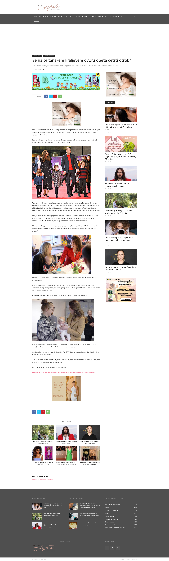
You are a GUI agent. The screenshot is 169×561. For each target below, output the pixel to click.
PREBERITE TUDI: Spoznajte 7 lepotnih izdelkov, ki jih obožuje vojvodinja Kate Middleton (63, 372)
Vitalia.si (134, 559)
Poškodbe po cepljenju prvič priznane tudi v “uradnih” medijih (89, 515)
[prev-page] (64, 468)
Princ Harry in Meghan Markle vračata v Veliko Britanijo (118, 211)
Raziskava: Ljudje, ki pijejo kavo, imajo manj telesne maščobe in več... (119, 240)
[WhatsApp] (60, 96)
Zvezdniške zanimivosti (49, 55)
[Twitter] (51, 96)
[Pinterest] (55, 96)
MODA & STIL (67, 17)
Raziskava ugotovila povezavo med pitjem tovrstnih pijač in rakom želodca (121, 127)
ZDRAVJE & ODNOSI (96, 17)
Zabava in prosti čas (37, 55)
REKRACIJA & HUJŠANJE (81, 17)
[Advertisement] (84, 40)
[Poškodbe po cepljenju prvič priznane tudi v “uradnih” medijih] (73, 516)
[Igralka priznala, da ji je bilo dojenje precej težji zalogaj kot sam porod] (66, 453)
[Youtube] (118, 548)
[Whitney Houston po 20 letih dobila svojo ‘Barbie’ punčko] (43, 453)
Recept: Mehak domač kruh (88, 523)
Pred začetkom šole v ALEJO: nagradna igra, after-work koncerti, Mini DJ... (120, 156)
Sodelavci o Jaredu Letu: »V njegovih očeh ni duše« (117, 184)
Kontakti (122, 559)
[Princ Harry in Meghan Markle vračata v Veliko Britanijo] (43, 432)
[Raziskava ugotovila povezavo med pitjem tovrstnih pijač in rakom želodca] (121, 114)
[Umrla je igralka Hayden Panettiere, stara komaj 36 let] (89, 432)
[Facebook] (46, 96)
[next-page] (67, 468)
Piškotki (128, 559)
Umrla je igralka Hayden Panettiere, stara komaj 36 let (121, 268)
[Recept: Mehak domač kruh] (73, 525)
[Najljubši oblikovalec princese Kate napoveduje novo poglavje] (89, 453)
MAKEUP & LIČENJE (55, 17)
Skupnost (36, 21)
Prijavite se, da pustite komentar (42, 479)
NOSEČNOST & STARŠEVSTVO (112, 17)
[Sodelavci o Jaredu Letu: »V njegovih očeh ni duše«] (66, 432)
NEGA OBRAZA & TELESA (40, 17)
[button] (134, 17)
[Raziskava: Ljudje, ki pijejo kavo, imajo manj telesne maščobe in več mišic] (121, 227)
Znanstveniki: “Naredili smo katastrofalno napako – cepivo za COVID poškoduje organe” (90, 506)
